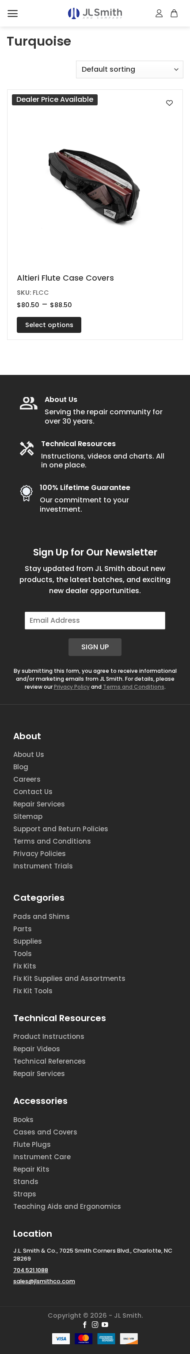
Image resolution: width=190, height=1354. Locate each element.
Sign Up (95, 647)
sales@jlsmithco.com (44, 1281)
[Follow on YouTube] (105, 1325)
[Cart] (174, 13)
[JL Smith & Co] (95, 13)
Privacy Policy (72, 687)
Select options (49, 324)
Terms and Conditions (133, 687)
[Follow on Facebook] (85, 1325)
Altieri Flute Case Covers (65, 278)
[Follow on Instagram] (95, 1325)
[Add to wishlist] (169, 103)
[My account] (159, 13)
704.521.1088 (30, 1270)
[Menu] (13, 13)
